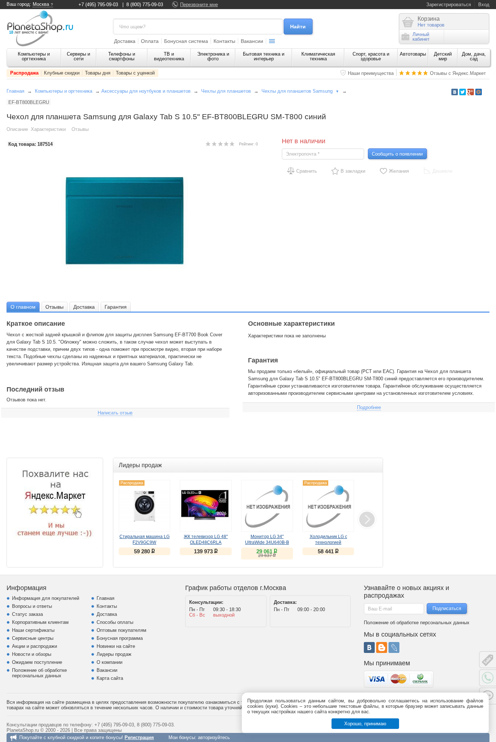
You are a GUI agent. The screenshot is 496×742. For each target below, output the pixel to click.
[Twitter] (462, 92)
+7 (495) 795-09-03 (98, 4)
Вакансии (252, 41)
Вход (483, 4)
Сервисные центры (32, 638)
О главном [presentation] (23, 307)
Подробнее (369, 407)
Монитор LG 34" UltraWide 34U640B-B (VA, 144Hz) (267, 542)
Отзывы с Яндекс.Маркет (458, 73)
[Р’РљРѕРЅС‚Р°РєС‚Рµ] (454, 92)
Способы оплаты (115, 622)
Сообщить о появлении (397, 154)
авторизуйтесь (214, 737)
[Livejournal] (394, 647)
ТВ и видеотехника (169, 56)
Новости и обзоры (31, 654)
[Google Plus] (470, 92)
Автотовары (413, 54)
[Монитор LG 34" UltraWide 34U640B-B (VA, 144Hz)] (267, 506)
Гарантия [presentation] (116, 307)
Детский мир (443, 56)
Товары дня (97, 73)
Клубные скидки (62, 73)
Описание (17, 129)
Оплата (150, 41)
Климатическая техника (318, 56)
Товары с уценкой (135, 73)
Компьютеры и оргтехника (34, 56)
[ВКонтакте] (369, 647)
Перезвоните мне (199, 4)
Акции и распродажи (34, 646)
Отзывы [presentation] (54, 307)
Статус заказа (27, 614)
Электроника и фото (213, 56)
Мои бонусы (181, 737)
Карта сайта (110, 678)
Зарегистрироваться (448, 4)
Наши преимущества (371, 73)
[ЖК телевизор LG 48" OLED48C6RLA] (206, 506)
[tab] (23, 307)
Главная (15, 91)
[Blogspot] (381, 647)
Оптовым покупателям (121, 630)
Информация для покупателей (45, 598)
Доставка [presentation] (84, 307)
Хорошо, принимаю (365, 723)
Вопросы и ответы (32, 606)
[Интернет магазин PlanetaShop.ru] (43, 28)
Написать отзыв (115, 413)
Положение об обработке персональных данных (39, 672)
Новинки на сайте (116, 646)
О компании (109, 662)
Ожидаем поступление (37, 662)
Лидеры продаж (114, 654)
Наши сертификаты (33, 630)
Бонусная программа (120, 638)
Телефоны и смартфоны (121, 56)
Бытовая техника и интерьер (263, 56)
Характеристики (48, 129)
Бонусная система (186, 41)
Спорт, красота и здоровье (371, 56)
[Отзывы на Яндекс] (54, 506)
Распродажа (24, 73)
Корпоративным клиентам (40, 622)
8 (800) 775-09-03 (144, 4)
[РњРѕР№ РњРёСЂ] (478, 92)
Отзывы (80, 129)
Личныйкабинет (421, 36)
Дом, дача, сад (474, 56)
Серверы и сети (78, 56)
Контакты (224, 41)
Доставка (124, 41)
